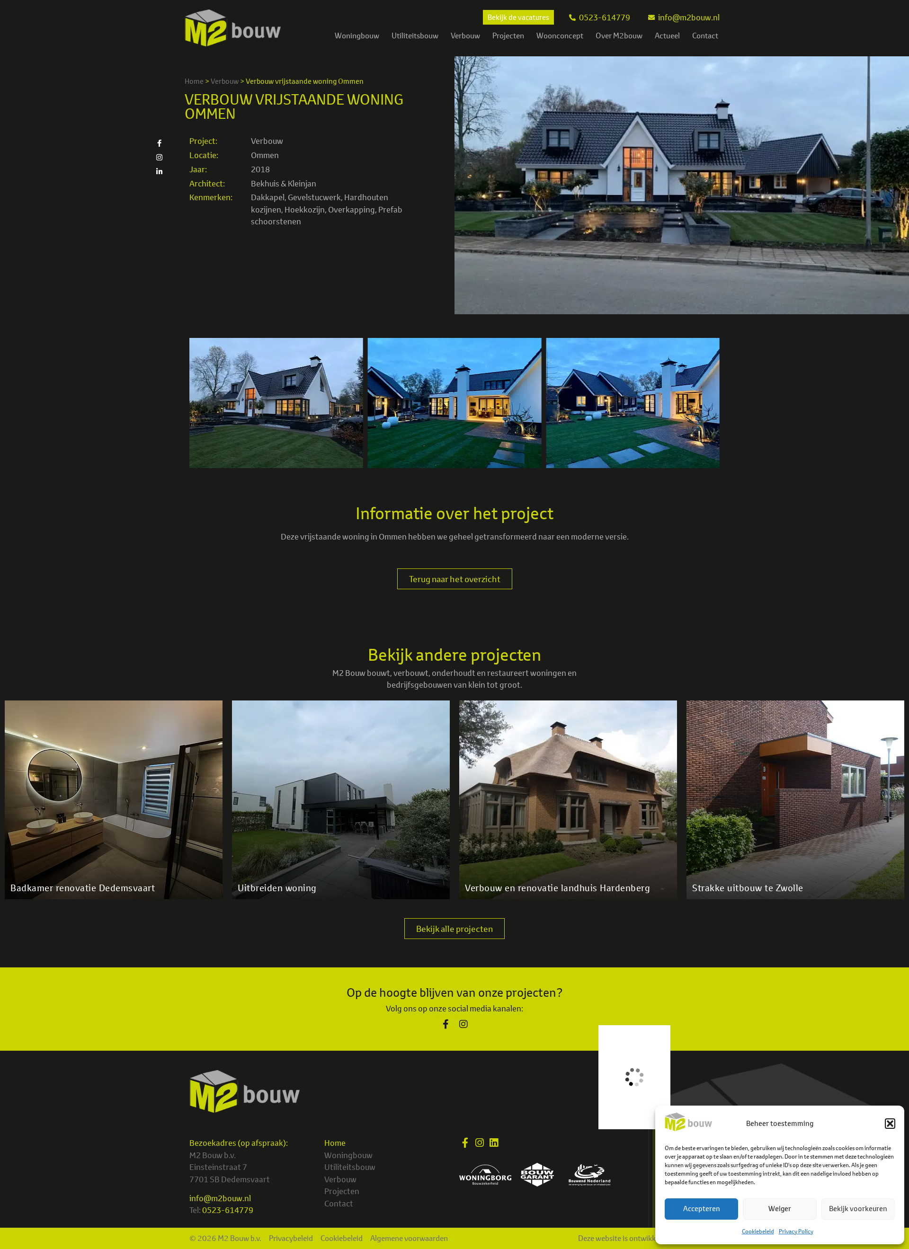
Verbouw (465, 35)
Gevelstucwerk (314, 197)
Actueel (667, 35)
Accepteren (701, 1208)
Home (194, 81)
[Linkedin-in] (159, 171)
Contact (705, 35)
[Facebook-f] (159, 143)
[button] (890, 1123)
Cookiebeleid (758, 1231)
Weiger (779, 1208)
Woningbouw (357, 35)
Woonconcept (559, 35)
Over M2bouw (619, 35)
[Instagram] (159, 157)
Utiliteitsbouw (415, 35)
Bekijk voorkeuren (858, 1208)
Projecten (508, 35)
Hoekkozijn (305, 209)
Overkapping (351, 209)
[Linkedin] (493, 1143)
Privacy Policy (796, 1231)
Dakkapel (268, 197)
